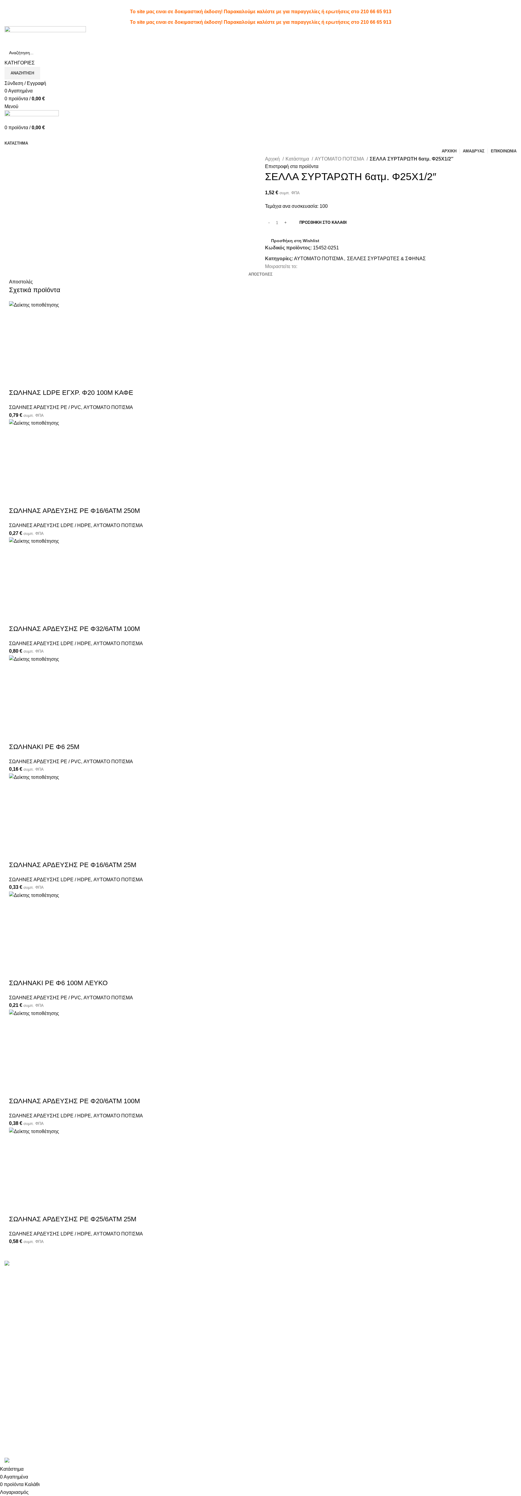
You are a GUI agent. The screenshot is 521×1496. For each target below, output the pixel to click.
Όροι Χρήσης (366, 1273)
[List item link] (65, 1371)
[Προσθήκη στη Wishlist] (49, 316)
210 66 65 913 (376, 11)
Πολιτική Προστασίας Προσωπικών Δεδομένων (390, 1288)
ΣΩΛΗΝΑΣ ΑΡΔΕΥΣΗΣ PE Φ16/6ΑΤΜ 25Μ (72, 865)
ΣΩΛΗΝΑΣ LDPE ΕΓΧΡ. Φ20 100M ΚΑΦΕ (71, 392)
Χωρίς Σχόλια (172, 1282)
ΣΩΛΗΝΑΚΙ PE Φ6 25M (44, 747)
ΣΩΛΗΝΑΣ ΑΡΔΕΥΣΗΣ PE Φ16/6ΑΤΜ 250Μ (74, 510)
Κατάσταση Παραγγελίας (291, 1295)
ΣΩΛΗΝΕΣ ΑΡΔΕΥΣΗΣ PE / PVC (45, 407)
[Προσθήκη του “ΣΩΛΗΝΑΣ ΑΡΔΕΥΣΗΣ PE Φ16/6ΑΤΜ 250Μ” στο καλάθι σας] (16, 434)
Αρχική (273, 158)
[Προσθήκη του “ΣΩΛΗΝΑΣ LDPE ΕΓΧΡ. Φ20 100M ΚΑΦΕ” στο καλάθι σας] (16, 316)
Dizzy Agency (105, 1453)
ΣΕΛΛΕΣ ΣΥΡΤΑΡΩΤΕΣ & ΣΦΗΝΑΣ (386, 258)
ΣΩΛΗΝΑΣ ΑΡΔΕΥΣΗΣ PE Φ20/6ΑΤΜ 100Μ (74, 1101)
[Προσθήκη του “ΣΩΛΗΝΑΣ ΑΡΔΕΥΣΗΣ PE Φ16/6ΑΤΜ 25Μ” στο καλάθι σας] (16, 788)
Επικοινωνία (365, 1302)
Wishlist (273, 1284)
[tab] (260, 274)
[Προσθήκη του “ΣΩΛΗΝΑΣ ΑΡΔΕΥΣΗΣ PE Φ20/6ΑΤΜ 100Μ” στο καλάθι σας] (16, 1024)
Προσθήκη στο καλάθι (323, 222)
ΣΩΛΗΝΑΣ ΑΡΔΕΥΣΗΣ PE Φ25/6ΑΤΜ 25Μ (72, 1219)
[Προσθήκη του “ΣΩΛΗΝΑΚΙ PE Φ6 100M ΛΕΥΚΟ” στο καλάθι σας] (16, 906)
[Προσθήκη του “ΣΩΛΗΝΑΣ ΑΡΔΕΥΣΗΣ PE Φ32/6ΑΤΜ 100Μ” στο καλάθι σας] (16, 552)
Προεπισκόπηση (32, 316)
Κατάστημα (298, 158)
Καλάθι (272, 1307)
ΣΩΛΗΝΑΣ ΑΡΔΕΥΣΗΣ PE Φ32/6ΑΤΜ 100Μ (74, 628)
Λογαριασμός (279, 1273)
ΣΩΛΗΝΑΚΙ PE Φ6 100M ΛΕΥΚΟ (58, 983)
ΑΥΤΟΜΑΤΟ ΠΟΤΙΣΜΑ (340, 158)
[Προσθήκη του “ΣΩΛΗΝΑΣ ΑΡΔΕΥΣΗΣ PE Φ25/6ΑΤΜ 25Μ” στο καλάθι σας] (16, 1143)
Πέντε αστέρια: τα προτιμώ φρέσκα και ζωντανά (185, 1273)
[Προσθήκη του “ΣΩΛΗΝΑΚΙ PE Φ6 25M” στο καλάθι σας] (16, 670)
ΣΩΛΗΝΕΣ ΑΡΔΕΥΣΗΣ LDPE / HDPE (50, 525)
